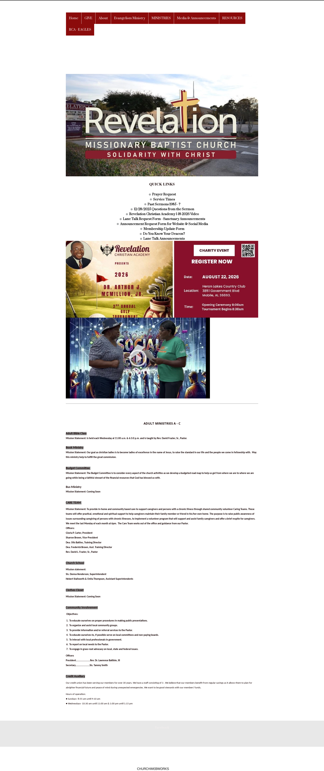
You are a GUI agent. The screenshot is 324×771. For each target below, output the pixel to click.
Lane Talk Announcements (164, 239)
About (103, 18)
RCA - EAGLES (80, 30)
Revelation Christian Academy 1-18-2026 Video (164, 214)
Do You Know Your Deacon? (164, 234)
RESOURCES (232, 18)
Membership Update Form (164, 229)
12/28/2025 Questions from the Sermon (164, 209)
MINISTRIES (161, 18)
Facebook (162, 728)
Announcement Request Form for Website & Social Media (164, 224)
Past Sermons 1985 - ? (164, 204)
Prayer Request (164, 194)
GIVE (88, 18)
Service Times (164, 199)
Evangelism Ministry (129, 18)
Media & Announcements (196, 18)
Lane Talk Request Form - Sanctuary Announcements (164, 219)
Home (73, 18)
